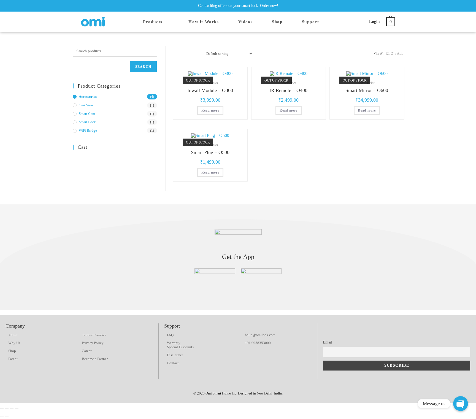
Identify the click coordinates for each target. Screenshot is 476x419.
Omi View (86, 105)
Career (86, 351)
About (13, 335)
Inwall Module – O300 (210, 90)
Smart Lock (87, 122)
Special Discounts (180, 347)
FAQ (170, 335)
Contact (173, 363)
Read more (210, 110)
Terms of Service (94, 335)
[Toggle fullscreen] (12, 408)
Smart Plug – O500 (210, 152)
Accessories (88, 96)
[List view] (190, 53)
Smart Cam (87, 114)
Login (374, 21)
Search (143, 67)
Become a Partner (95, 359)
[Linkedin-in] (389, 5)
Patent (13, 359)
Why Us (14, 343)
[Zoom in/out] (17, 408)
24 (392, 53)
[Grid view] (178, 53)
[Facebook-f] (348, 5)
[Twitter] (358, 5)
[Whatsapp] (384, 328)
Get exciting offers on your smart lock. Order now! (238, 6)
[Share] (7, 408)
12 (387, 53)
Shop (12, 351)
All (400, 53)
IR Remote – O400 (288, 90)
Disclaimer (175, 355)
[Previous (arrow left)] (2, 416)
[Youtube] (379, 5)
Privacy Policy (93, 343)
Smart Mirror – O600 (366, 90)
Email (327, 342)
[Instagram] (368, 5)
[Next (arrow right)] (7, 416)
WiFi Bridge (88, 130)
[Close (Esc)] (2, 408)
